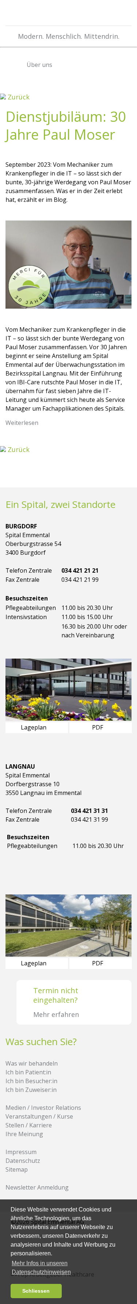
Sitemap (16, 1169)
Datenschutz (22, 1161)
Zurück (18, 97)
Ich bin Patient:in (28, 1072)
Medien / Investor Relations (43, 1108)
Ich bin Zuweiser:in (31, 1090)
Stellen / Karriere (28, 1125)
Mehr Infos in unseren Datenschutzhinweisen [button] (41, 1267)
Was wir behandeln (31, 1063)
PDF (98, 727)
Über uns (38, 65)
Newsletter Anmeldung (37, 1187)
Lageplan (34, 727)
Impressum (21, 1152)
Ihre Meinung (24, 1134)
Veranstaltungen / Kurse (39, 1116)
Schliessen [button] (36, 1291)
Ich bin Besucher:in (31, 1081)
